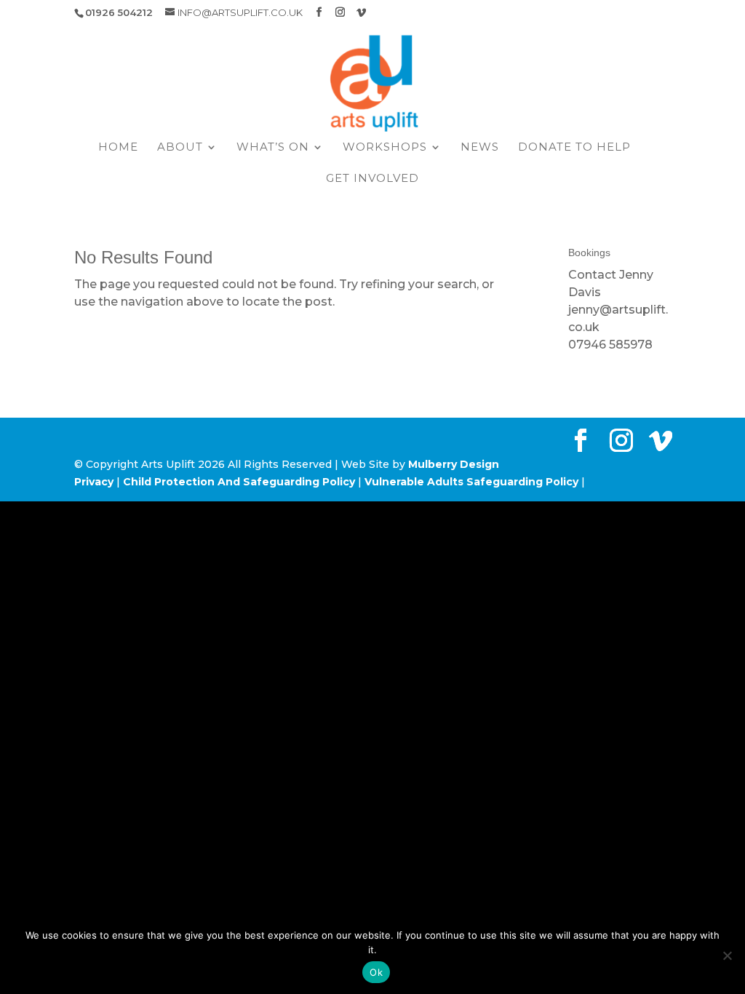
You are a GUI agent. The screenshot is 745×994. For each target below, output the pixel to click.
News (480, 148)
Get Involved (372, 179)
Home (118, 148)
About (180, 148)
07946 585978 (610, 344)
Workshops (385, 148)
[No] (727, 955)
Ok (376, 972)
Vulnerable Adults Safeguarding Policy (471, 481)
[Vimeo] (361, 12)
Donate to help (574, 148)
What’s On (272, 148)
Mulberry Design (453, 464)
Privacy (93, 481)
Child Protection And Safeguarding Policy (239, 481)
